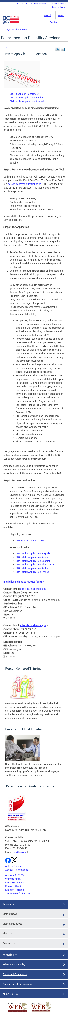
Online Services (58, 3)
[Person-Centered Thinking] (22, 699)
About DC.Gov (10, 993)
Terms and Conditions (15, 974)
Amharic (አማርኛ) (14, 875)
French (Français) (15, 882)
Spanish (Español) (15, 889)
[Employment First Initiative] (22, 760)
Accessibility (58, 7)
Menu (61, 15)
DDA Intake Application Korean (32, 557)
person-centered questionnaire (24, 184)
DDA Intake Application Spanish (27, 101)
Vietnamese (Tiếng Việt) (18, 893)
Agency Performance (16, 869)
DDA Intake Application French (32, 571)
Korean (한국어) (14, 886)
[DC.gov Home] (10, 23)
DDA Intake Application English (27, 97)
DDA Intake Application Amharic (33, 568)
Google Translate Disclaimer (18, 984)
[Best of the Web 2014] (17, 1011)
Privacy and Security (14, 964)
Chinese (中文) (13, 878)
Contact (54, 22)
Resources (8, 904)
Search (47, 15)
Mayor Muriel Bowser (16, 29)
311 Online (22, 3)
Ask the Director (13, 866)
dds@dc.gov (19, 852)
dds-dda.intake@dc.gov (33, 588)
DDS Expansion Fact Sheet (24, 93)
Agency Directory (39, 3)
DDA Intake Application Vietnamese (35, 564)
